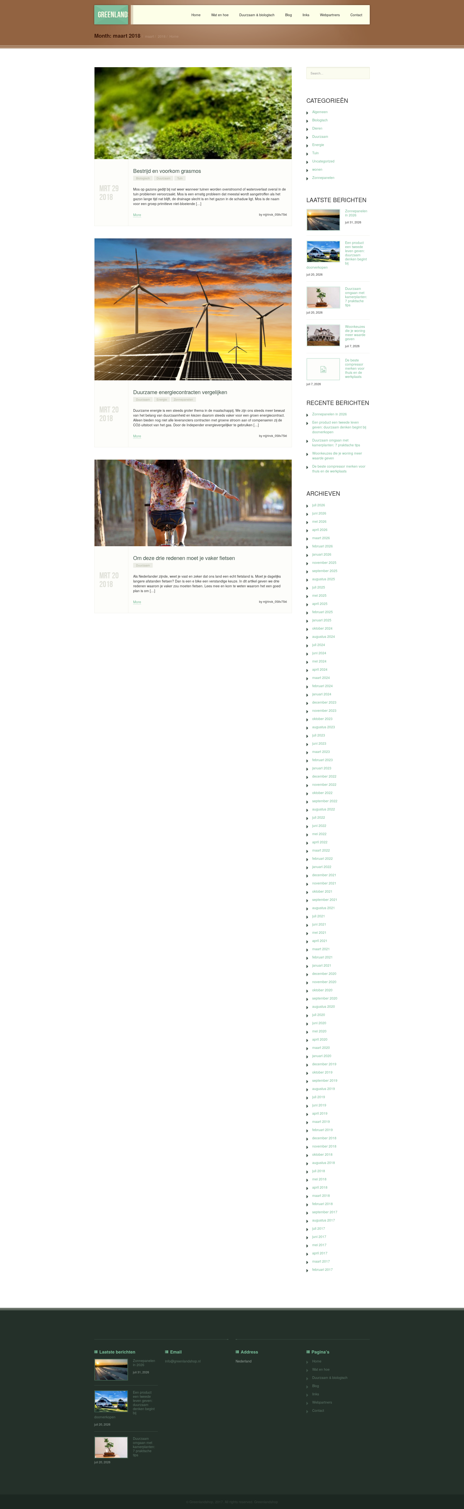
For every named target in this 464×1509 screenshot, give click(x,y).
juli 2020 (318, 1014)
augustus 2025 (323, 578)
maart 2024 (321, 677)
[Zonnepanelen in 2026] (323, 220)
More (137, 214)
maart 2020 (321, 1047)
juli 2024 (318, 644)
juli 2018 (318, 1170)
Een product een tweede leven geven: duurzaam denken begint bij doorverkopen (339, 427)
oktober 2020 (322, 989)
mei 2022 (319, 833)
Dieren (317, 128)
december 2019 (324, 1063)
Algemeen (320, 111)
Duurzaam (163, 178)
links (306, 14)
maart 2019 (321, 1121)
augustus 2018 (323, 1162)
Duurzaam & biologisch (257, 14)
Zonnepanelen (183, 399)
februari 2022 (322, 858)
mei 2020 (319, 1031)
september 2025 (324, 570)
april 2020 (319, 1039)
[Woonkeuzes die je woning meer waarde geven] (323, 335)
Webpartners (330, 14)
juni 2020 (319, 1022)
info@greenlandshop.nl (183, 1361)
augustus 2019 (323, 1088)
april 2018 (319, 1187)
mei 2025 (319, 595)
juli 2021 (318, 915)
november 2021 (324, 883)
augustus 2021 (323, 907)
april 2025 (319, 603)
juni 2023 (319, 743)
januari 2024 (321, 694)
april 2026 (319, 529)
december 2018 (324, 1137)
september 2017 (324, 1211)
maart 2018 (321, 1195)
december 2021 (324, 874)
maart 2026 (321, 537)
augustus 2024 (323, 636)
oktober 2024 (322, 628)
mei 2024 (319, 661)
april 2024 (319, 669)
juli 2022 (318, 817)
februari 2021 (322, 957)
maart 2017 (321, 1261)
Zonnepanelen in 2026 (356, 212)
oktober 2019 (322, 1072)
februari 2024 (322, 685)
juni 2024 (319, 652)
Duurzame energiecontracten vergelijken (180, 392)
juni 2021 (319, 924)
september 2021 (324, 899)
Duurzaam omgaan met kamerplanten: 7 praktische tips (356, 296)
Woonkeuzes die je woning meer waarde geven (355, 332)
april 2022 (319, 841)
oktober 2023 (322, 718)
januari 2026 (321, 554)
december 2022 (324, 776)
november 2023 (324, 710)
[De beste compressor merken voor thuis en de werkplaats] (323, 369)
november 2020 (324, 981)
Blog (288, 14)
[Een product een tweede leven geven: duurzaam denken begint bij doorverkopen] (323, 252)
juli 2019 (318, 1096)
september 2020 (324, 998)
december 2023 (324, 702)
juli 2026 (318, 504)
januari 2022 (321, 866)
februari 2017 (322, 1269)
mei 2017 (319, 1244)
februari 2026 (322, 546)
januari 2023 (321, 768)
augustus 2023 (323, 726)
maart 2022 (321, 850)
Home (196, 14)
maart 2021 (321, 948)
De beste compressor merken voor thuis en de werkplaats (354, 368)
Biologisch (143, 178)
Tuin (180, 178)
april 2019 (319, 1113)
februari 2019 (322, 1129)
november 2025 (324, 562)
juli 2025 (318, 587)
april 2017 (319, 1253)
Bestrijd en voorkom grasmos (167, 170)
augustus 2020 (323, 1006)
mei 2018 (319, 1179)
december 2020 (324, 973)
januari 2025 (321, 620)
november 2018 (324, 1146)
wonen (317, 169)
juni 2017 (319, 1236)
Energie (162, 399)
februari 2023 (322, 759)
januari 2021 (321, 965)
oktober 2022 (322, 792)
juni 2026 (319, 513)
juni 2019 (319, 1105)
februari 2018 (322, 1203)
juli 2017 (318, 1228)
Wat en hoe (220, 14)
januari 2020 (321, 1055)
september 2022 (324, 800)
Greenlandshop (113, 14)
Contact (356, 14)
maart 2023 (321, 751)
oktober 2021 (322, 891)
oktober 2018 (322, 1154)
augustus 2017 (323, 1220)
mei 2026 (319, 521)
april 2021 (319, 940)
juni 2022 (319, 825)
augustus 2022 (323, 809)
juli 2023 (318, 735)
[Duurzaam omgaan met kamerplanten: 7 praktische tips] (323, 298)
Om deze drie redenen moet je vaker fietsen (184, 557)
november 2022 (324, 784)
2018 (162, 36)
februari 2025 (322, 611)
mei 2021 (319, 932)
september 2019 (324, 1080)
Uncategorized (323, 161)
